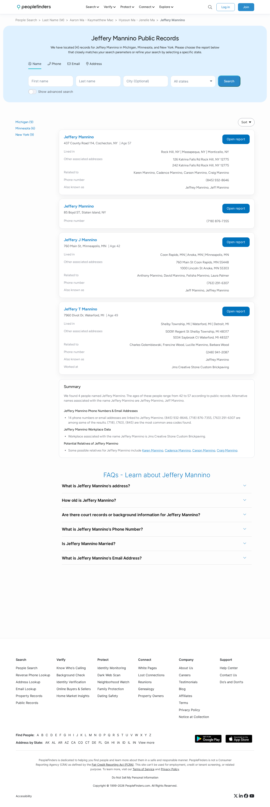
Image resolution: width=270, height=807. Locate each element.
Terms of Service (143, 769)
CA (73, 742)
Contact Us (228, 675)
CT (87, 742)
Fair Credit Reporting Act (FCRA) (113, 764)
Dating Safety (107, 696)
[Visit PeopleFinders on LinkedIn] (241, 796)
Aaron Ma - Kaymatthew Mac (91, 20)
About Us (186, 668)
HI (113, 742)
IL (129, 742)
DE (94, 742)
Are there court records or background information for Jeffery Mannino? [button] (131, 514)
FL (100, 742)
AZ (67, 742)
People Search (26, 20)
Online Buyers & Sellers (74, 689)
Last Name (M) (53, 20)
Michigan (24, 122)
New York (24, 135)
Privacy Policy (189, 710)
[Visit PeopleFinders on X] (236, 796)
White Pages (147, 668)
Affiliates (185, 696)
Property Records (29, 696)
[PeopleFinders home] (34, 7)
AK (47, 742)
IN (134, 742)
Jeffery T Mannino (80, 309)
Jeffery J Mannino (80, 239)
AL (54, 742)
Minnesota (25, 128)
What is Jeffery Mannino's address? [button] (96, 486)
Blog (182, 689)
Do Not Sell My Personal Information (135, 777)
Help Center (229, 668)
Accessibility (24, 796)
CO (80, 742)
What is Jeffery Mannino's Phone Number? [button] (102, 529)
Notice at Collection (194, 717)
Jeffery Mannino (79, 137)
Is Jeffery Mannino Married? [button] (88, 543)
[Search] (210, 7)
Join (246, 7)
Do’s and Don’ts (231, 682)
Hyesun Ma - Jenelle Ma (137, 20)
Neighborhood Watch (113, 682)
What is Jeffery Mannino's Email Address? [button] (102, 558)
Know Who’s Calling (71, 668)
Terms (183, 703)
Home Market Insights (73, 696)
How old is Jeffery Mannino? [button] (89, 500)
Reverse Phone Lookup (33, 675)
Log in (225, 7)
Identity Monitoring (111, 668)
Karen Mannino (152, 450)
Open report (236, 139)
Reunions (145, 682)
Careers (185, 675)
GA (107, 742)
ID (124, 742)
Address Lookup (28, 682)
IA (118, 742)
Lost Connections (151, 675)
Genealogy (146, 689)
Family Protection (110, 689)
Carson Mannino (203, 450)
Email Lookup (26, 689)
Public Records (27, 703)
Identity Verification (71, 682)
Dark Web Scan (108, 675)
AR (60, 742)
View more (146, 742)
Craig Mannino (227, 450)
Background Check (71, 675)
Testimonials (188, 682)
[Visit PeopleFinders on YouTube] (251, 796)
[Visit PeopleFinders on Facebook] (246, 796)
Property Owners (151, 696)
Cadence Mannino (178, 450)
